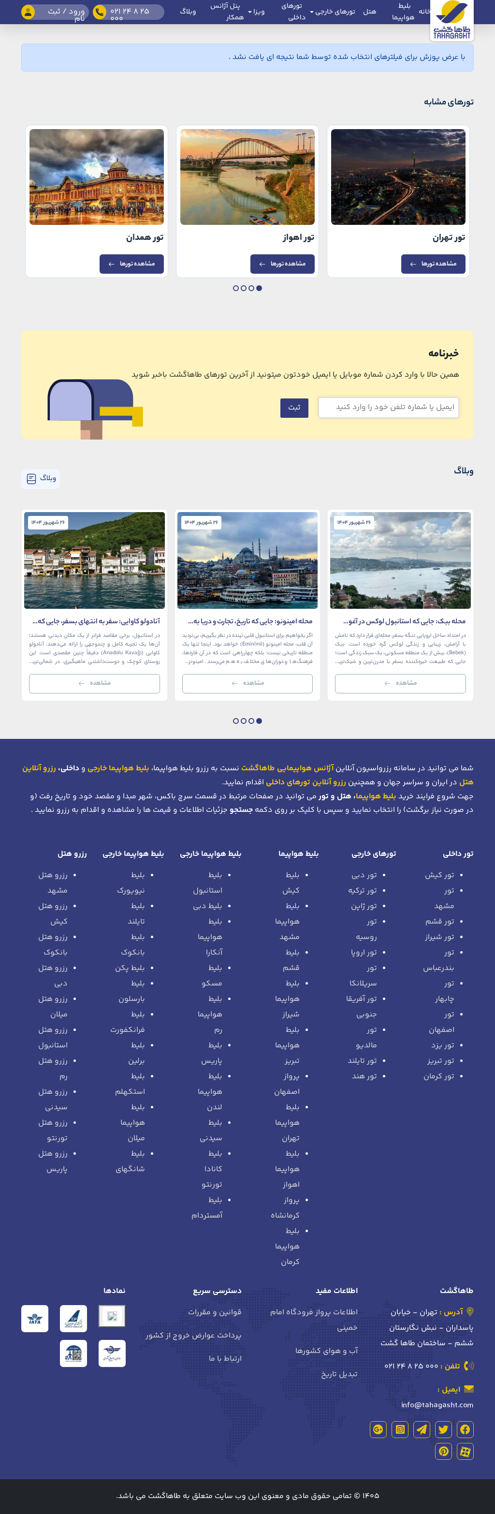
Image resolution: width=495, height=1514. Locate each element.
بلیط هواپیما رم (210, 1014)
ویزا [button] (258, 12)
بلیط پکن (130, 968)
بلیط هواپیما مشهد (287, 921)
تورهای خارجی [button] (334, 12)
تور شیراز (439, 937)
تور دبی (364, 875)
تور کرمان (438, 1077)
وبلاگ (188, 12)
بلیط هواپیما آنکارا (210, 937)
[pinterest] (443, 1451)
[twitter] (443, 1429)
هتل (370, 12)
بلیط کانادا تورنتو (212, 1169)
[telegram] (421, 1429)
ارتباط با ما (225, 1359)
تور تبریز (440, 1061)
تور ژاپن (364, 906)
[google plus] (378, 1429)
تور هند (364, 1077)
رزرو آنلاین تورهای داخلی (306, 783)
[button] (259, 288)
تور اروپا (364, 953)
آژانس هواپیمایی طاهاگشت (287, 769)
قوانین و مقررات (215, 1313)
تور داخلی (458, 854)
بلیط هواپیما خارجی (211, 854)
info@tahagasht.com (437, 1405)
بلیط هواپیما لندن (210, 1092)
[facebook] (465, 1429)
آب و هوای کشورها (326, 1351)
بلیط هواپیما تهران (287, 1123)
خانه (425, 12)
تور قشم (439, 922)
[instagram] (400, 1429)
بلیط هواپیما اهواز (287, 1169)
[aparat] (465, 1451)
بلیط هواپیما (376, 797)
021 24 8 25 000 (411, 1367)
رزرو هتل (72, 854)
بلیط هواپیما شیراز (287, 999)
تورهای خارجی (373, 854)
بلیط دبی (207, 906)
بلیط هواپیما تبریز (287, 1045)
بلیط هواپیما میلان (132, 1123)
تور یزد (442, 1046)
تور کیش (439, 875)
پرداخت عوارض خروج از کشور (194, 1336)
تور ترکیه (362, 891)
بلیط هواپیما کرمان (287, 1246)
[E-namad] (112, 1316)
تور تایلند (362, 1061)
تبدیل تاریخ (339, 1374)
